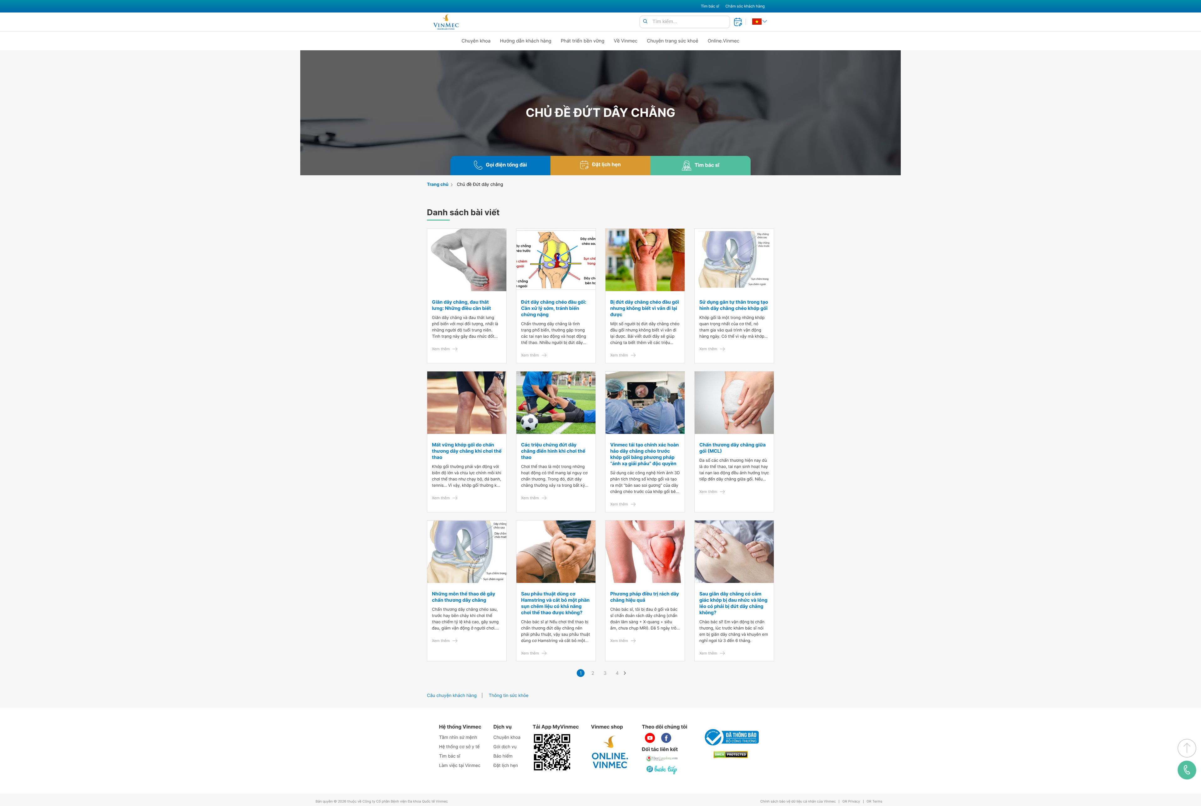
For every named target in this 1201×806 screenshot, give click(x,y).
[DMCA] (730, 754)
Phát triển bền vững (583, 41)
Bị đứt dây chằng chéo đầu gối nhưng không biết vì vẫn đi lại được (644, 308)
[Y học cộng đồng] (662, 758)
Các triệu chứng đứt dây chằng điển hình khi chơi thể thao (553, 451)
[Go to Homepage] (446, 22)
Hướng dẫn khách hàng (526, 41)
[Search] (645, 22)
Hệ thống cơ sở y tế (459, 746)
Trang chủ (437, 184)
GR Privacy (851, 801)
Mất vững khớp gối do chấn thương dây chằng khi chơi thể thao (466, 451)
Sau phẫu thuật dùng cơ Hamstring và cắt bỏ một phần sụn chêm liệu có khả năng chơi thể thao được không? (555, 603)
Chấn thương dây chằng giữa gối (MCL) (732, 448)
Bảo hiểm (503, 756)
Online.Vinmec (724, 41)
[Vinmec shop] (610, 752)
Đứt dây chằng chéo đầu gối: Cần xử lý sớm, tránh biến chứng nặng (553, 308)
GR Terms (874, 801)
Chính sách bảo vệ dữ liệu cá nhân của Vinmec (798, 801)
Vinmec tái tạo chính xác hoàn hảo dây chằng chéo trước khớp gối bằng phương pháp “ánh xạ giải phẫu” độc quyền (644, 454)
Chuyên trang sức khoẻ (672, 41)
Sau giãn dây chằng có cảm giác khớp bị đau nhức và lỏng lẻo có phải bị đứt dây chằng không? (733, 603)
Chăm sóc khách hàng (745, 6)
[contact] (1187, 770)
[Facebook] (666, 738)
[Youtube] (650, 738)
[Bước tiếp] (662, 770)
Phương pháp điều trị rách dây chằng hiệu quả (644, 597)
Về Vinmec (626, 41)
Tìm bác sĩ (710, 6)
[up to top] (1187, 748)
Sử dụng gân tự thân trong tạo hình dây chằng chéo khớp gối (733, 305)
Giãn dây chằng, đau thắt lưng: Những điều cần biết (461, 305)
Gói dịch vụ (505, 746)
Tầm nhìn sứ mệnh (458, 737)
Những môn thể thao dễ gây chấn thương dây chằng (463, 597)
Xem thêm (441, 348)
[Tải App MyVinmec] (552, 752)
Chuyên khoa (476, 41)
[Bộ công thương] (730, 737)
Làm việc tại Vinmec (459, 765)
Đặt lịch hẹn (506, 765)
